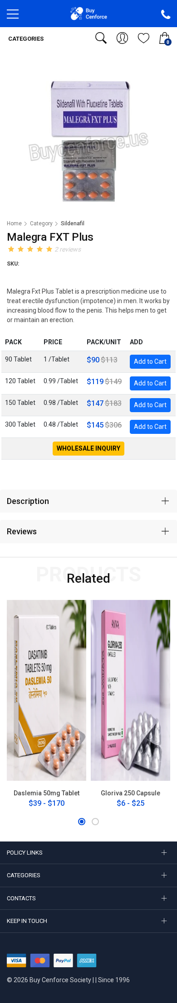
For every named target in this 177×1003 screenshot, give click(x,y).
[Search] (101, 38)
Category (41, 223)
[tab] (88, 501)
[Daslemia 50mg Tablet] (46, 690)
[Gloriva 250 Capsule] (130, 690)
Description (28, 501)
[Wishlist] (144, 38)
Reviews (22, 531)
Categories (25, 38)
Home (14, 223)
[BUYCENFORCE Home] (89, 13)
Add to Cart (150, 361)
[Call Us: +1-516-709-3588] (165, 15)
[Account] (122, 38)
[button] (81, 821)
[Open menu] (13, 16)
